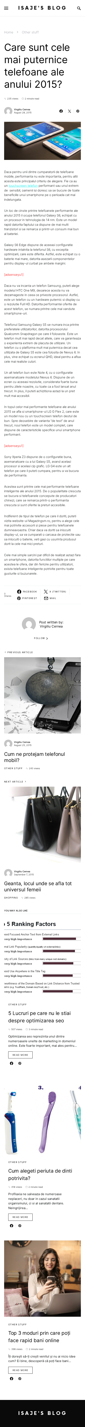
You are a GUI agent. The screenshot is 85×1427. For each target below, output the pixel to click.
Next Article (14, 781)
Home (8, 32)
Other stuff (30, 32)
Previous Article (20, 652)
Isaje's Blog (42, 8)
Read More (20, 1054)
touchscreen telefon (23, 186)
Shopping (11, 897)
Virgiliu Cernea (22, 109)
